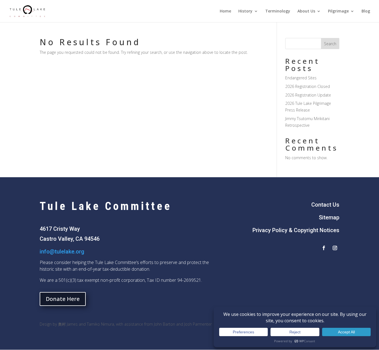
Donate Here (63, 299)
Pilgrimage (338, 11)
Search (330, 43)
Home (225, 11)
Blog (366, 11)
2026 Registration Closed (307, 86)
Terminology (277, 11)
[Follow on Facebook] (323, 248)
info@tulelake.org (62, 251)
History (245, 11)
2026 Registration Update (308, 95)
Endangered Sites (301, 77)
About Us (306, 11)
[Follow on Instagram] (334, 248)
